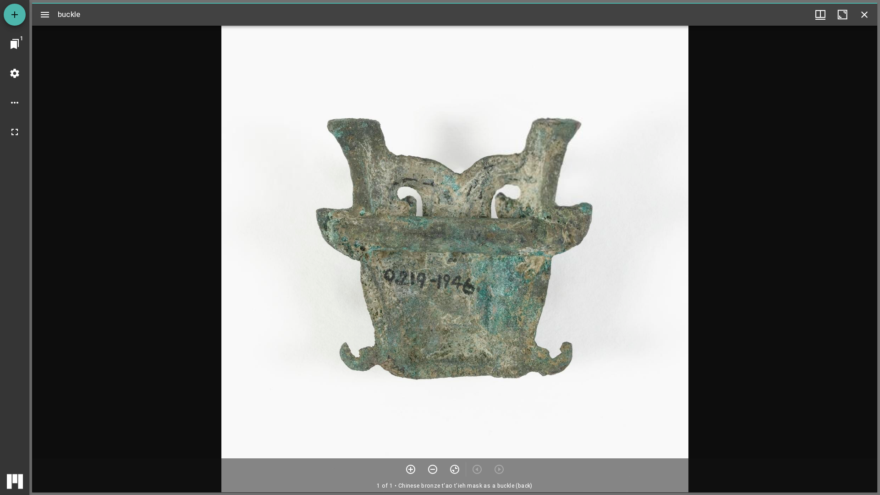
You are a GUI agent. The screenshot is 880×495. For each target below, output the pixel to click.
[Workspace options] (15, 103)
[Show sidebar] (45, 15)
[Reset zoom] (455, 469)
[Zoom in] (411, 469)
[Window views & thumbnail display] (820, 15)
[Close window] (864, 15)
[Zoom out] (433, 469)
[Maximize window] (842, 15)
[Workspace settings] (15, 73)
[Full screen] (15, 132)
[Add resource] (15, 15)
